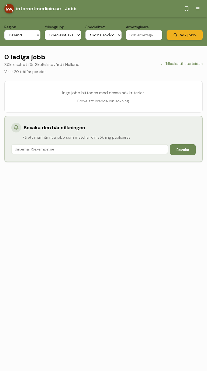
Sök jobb (188, 35)
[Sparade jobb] (186, 8)
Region (10, 26)
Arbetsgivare (137, 26)
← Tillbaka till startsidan (181, 63)
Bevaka (183, 149)
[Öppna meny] (198, 8)
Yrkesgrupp (54, 26)
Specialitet (95, 26)
